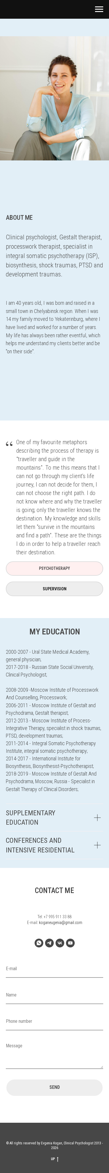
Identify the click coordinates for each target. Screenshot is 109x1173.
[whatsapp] (39, 943)
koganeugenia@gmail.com (60, 922)
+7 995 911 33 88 (58, 916)
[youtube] (70, 943)
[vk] (60, 943)
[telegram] (49, 943)
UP (53, 1159)
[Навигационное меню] (99, 9)
